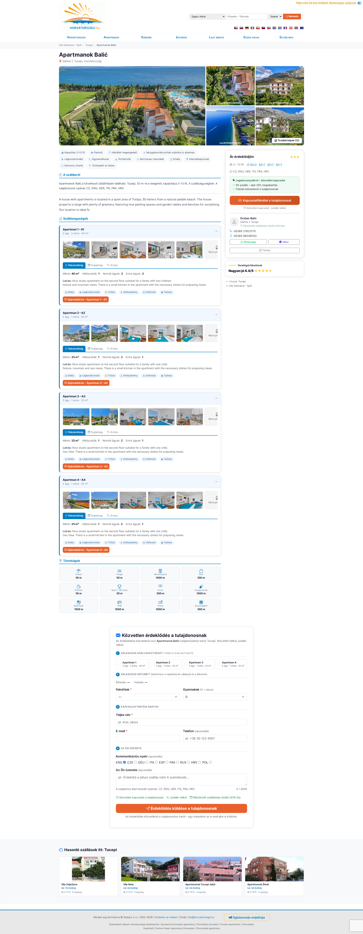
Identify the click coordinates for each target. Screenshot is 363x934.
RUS (183, 762)
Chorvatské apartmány (208, 928)
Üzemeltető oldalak (119, 924)
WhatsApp (250, 242)
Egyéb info (286, 37)
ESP (162, 762)
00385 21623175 (245, 231)
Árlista (114, 265)
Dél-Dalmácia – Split (70, 45)
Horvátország (76, 37)
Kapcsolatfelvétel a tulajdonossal (267, 200)
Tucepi (89, 45)
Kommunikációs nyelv (139, 756)
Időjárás (181, 37)
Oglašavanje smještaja (249, 917)
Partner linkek (163, 928)
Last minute (216, 37)
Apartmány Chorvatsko (183, 928)
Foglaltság (97, 265)
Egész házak (251, 37)
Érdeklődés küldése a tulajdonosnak (184, 808)
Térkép (266, 250)
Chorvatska (248, 924)
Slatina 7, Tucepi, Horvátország (82, 61)
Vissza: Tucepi (237, 281)
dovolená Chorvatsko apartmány (178, 924)
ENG (119, 762)
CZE (130, 762)
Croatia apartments (230, 924)
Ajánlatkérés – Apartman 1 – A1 (87, 299)
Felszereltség (75, 265)
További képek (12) (288, 140)
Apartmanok (111, 37)
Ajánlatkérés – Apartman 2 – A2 (88, 382)
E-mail (121, 731)
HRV (194, 762)
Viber (285, 242)
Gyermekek (198, 689)
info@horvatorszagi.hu (201, 917)
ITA (152, 762)
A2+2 (253, 164)
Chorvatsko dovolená (207, 924)
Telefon (196, 731)
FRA (173, 762)
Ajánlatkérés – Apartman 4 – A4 (88, 549)
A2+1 (262, 164)
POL (205, 762)
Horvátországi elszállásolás (144, 924)
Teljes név (124, 715)
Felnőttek (124, 689)
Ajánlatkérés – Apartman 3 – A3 (88, 466)
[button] (264, 269)
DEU (142, 762)
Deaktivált (148, 928)
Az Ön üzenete (134, 770)
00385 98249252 (245, 235)
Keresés (293, 16)
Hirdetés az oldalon (166, 917)
